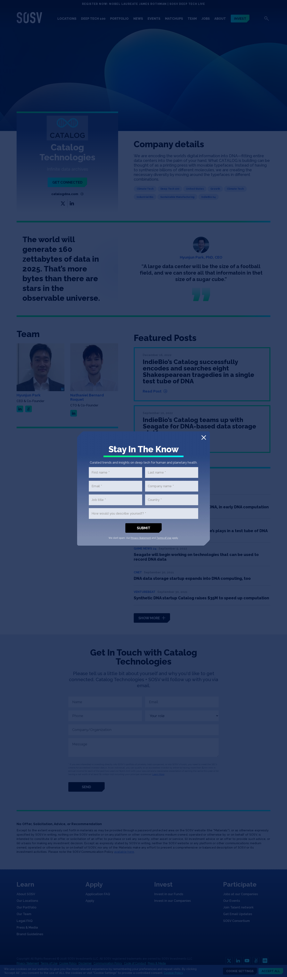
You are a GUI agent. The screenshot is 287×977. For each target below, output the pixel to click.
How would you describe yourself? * (119, 513)
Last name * (157, 472)
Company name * (161, 486)
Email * (97, 486)
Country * (155, 500)
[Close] (203, 437)
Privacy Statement (141, 538)
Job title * (99, 500)
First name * (101, 472)
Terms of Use (163, 538)
